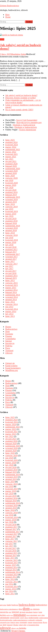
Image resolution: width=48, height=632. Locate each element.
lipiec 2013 (10, 316)
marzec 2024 (10, 147)
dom (26, 608)
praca (12, 622)
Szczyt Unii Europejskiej (26, 120)
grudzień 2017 (11, 249)
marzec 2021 (10, 157)
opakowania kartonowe (20, 620)
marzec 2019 (10, 214)
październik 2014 (12, 295)
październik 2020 (12, 168)
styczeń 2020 (10, 190)
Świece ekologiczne (27, 130)
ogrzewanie (14, 618)
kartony (35, 612)
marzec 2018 (10, 242)
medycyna (9, 615)
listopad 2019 (11, 195)
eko (31, 609)
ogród (22, 618)
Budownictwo (11, 329)
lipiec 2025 (10, 140)
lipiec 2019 (10, 204)
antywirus (3, 605)
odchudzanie (4, 618)
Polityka (8, 346)
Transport (9, 350)
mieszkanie (19, 614)
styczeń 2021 (10, 161)
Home (8, 17)
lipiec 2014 (10, 302)
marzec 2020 (10, 185)
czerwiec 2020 (11, 178)
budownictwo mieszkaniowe (9, 609)
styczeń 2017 (10, 271)
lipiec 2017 (10, 261)
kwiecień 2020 (11, 183)
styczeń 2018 (10, 247)
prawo (17, 622)
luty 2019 (9, 216)
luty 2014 (9, 314)
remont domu (37, 622)
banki (9, 605)
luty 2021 (9, 159)
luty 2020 (9, 187)
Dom (2, 39)
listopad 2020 (11, 166)
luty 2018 (9, 245)
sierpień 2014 (11, 299)
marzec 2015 (10, 288)
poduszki (31, 620)
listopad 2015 (11, 278)
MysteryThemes (18, 631)
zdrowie (5, 627)
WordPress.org (11, 370)
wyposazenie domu (33, 625)
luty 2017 (9, 268)
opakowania (33, 618)
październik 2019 (12, 197)
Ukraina (15, 625)
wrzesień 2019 (11, 199)
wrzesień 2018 (11, 228)
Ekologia (9, 334)
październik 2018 (12, 226)
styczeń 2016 (10, 273)
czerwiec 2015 (11, 283)
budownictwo (41, 605)
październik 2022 (12, 149)
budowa (14, 605)
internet (15, 612)
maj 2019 (9, 209)
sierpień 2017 (11, 259)
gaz (10, 612)
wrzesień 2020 (11, 171)
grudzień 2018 (11, 221)
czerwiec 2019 (11, 207)
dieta (20, 609)
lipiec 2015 (10, 280)
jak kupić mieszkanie (26, 612)
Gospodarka (10, 339)
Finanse (8, 336)
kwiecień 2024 (11, 145)
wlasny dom (22, 625)
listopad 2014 (11, 292)
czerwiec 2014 (11, 304)
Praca (7, 348)
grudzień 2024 (11, 142)
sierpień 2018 (11, 230)
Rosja (45, 622)
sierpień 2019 (11, 202)
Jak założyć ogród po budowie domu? (21, 95)
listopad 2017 (11, 252)
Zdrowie (9, 353)
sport (4, 625)
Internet (8, 341)
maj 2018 (9, 238)
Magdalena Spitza (18, 54)
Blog (7, 15)
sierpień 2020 (11, 173)
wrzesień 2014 (11, 297)
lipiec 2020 (10, 176)
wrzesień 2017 (11, 257)
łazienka (22, 628)
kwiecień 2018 (11, 240)
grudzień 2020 (11, 164)
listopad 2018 (11, 223)
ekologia (36, 609)
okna (26, 618)
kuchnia (3, 615)
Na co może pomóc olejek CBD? (19, 110)
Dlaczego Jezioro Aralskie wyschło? (20, 98)
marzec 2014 (10, 311)
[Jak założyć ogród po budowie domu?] (24, 35)
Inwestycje (9, 343)
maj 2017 (9, 266)
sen (1, 625)
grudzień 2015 (11, 276)
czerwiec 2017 (11, 264)
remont (30, 622)
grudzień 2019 (11, 192)
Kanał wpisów (11, 366)
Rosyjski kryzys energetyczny (29, 122)
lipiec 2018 (10, 233)
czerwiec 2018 (11, 235)
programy (23, 622)
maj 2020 (9, 180)
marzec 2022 (10, 152)
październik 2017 (12, 254)
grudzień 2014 (11, 290)
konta (40, 612)
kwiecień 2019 (11, 211)
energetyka (4, 612)
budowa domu (27, 604)
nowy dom (41, 615)
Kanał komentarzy (13, 368)
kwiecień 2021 (11, 154)
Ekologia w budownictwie (24, 125)
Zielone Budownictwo (9, 6)
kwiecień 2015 (11, 285)
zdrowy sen (15, 628)
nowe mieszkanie (31, 615)
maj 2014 (9, 307)
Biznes (8, 327)
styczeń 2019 (10, 218)
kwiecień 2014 (11, 309)
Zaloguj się (10, 363)
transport (10, 625)
